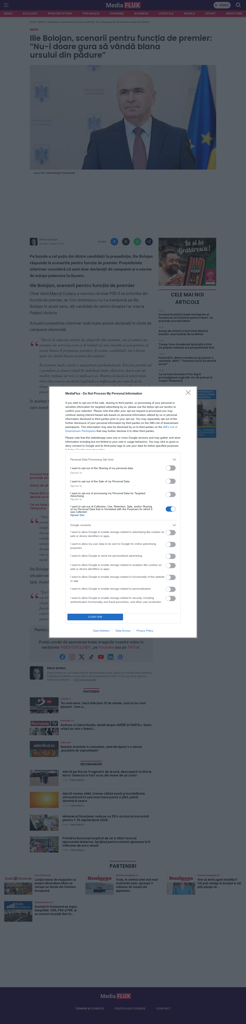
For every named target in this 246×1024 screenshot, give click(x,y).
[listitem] (123, 460)
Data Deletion (101, 630)
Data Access (123, 630)
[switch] (171, 468)
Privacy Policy (144, 630)
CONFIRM (95, 616)
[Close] (189, 393)
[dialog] (123, 512)
